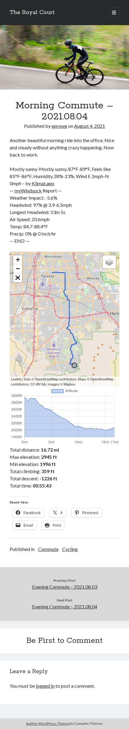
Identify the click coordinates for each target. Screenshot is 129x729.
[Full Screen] (17, 277)
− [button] (18, 268)
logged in (45, 686)
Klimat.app (43, 183)
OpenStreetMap (46, 378)
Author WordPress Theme (47, 723)
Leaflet (16, 378)
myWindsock (28, 190)
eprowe (59, 126)
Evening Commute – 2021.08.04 (64, 606)
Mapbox (69, 384)
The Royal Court (32, 12)
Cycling (70, 549)
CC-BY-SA (38, 384)
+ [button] (18, 259)
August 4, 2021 (89, 126)
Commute (48, 549)
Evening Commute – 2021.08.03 (64, 587)
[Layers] (109, 261)
